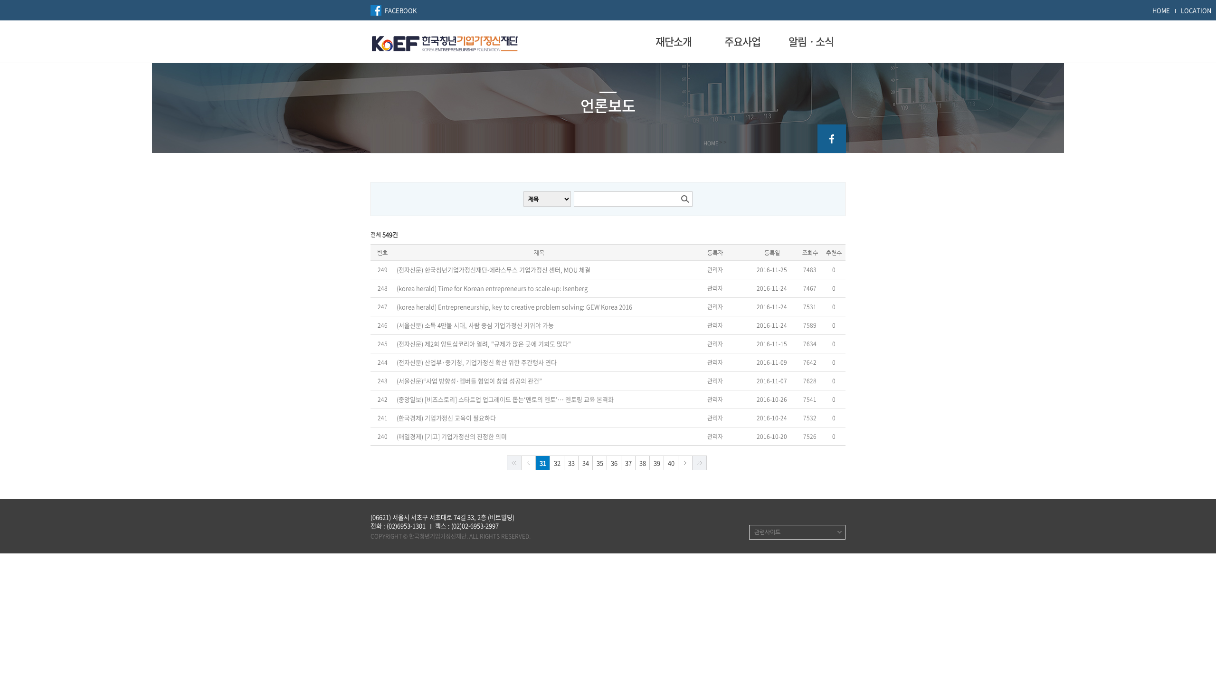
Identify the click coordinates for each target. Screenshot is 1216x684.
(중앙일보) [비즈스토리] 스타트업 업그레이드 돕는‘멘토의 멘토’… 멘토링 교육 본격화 (505, 399)
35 (600, 462)
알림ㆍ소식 (811, 41)
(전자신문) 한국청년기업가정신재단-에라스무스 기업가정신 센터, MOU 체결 (493, 270)
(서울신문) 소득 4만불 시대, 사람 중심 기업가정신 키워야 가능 (475, 325)
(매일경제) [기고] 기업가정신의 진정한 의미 (452, 436)
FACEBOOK (401, 10)
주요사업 (742, 41)
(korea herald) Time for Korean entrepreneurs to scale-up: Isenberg (492, 288)
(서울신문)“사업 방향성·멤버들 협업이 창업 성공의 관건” (469, 381)
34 (585, 462)
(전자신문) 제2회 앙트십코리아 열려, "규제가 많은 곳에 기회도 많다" (484, 344)
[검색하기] (685, 199)
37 (628, 462)
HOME (1161, 10)
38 (642, 462)
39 (657, 462)
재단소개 (674, 41)
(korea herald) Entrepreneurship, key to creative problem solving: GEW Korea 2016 (514, 307)
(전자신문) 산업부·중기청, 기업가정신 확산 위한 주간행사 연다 (477, 362)
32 (557, 462)
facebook (831, 138)
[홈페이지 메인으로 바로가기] (444, 42)
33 (571, 462)
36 (614, 462)
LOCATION (1196, 10)
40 (671, 462)
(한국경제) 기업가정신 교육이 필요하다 (446, 418)
